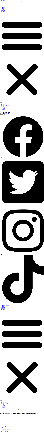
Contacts (3, 11)
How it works (4, 6)
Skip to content (2, 0)
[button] (22, 58)
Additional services (5, 305)
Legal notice (4, 426)
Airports (3, 10)
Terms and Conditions (6, 424)
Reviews (3, 9)
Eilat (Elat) (7, 113)
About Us (3, 306)
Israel (4, 114)
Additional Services (5, 7)
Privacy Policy (4, 422)
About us (3, 8)
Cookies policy (4, 423)
